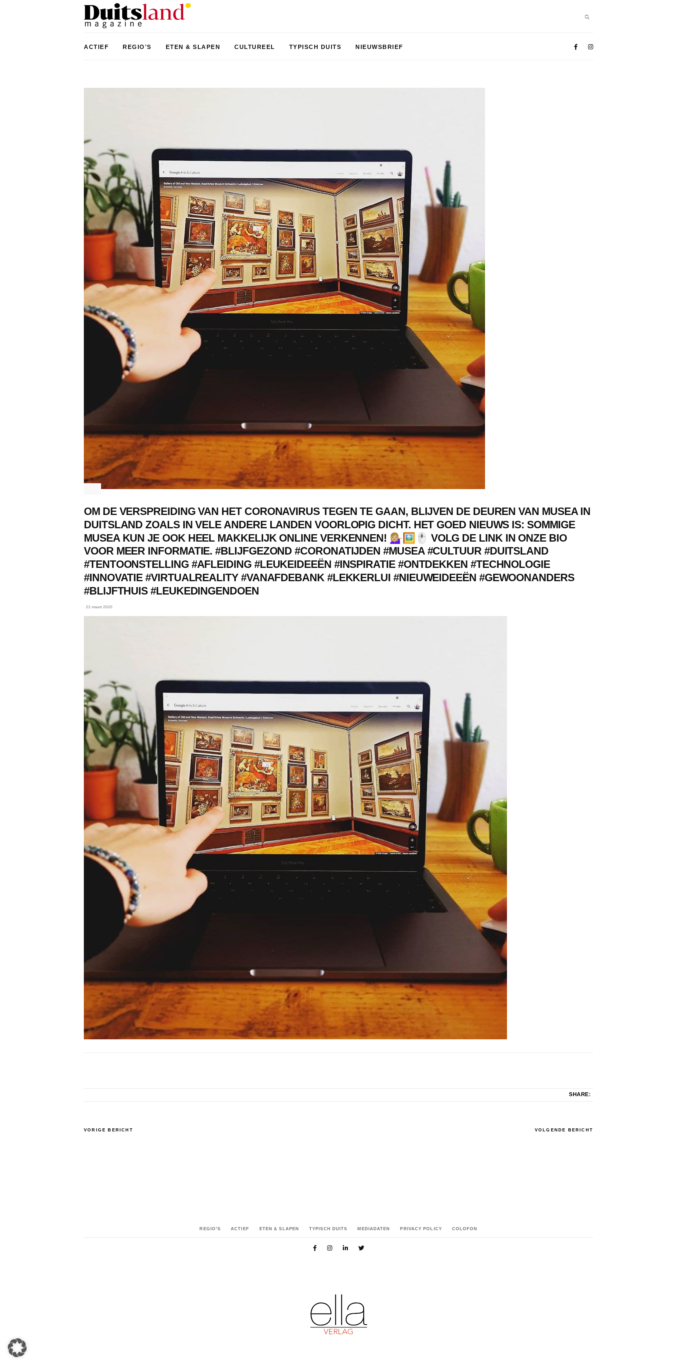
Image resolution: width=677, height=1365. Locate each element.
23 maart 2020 (99, 607)
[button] (17, 1348)
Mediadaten (373, 1228)
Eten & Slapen (279, 1228)
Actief (240, 1228)
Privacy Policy (421, 1228)
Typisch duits (328, 1228)
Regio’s (210, 1228)
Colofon (465, 1228)
